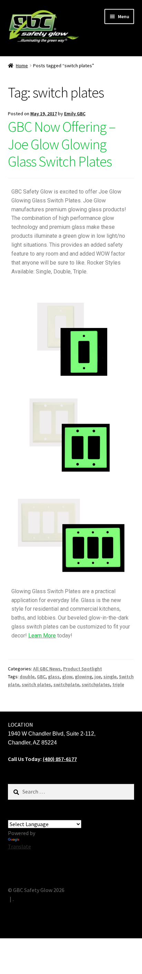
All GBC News (47, 669)
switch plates (36, 684)
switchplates (96, 684)
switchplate (66, 684)
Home (22, 65)
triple (118, 684)
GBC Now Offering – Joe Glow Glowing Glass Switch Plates (61, 144)
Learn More (42, 635)
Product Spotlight (82, 669)
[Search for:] (71, 791)
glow (67, 676)
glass (54, 676)
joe (97, 676)
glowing (83, 676)
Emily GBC (74, 113)
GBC (41, 676)
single (109, 676)
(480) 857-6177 (60, 758)
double (27, 676)
